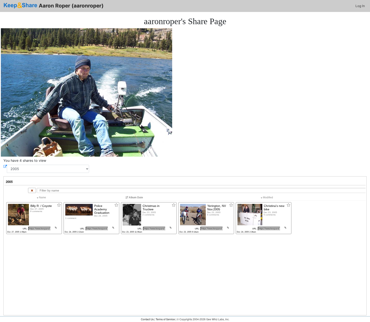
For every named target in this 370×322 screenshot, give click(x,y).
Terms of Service (165, 319)
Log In (360, 6)
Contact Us (147, 319)
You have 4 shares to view (24, 160)
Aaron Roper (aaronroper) (70, 6)
